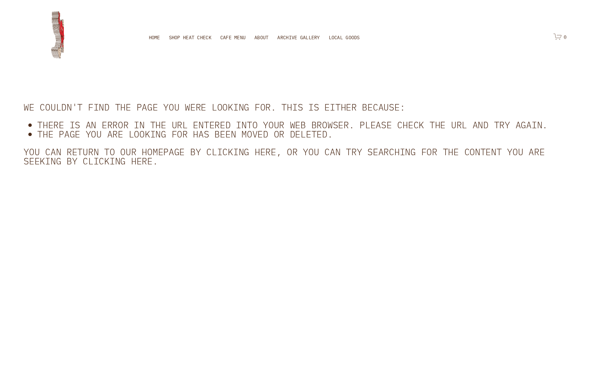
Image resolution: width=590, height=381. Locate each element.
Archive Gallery (298, 37)
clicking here (241, 151)
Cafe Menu (233, 37)
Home (154, 37)
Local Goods (344, 37)
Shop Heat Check (190, 37)
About (261, 37)
